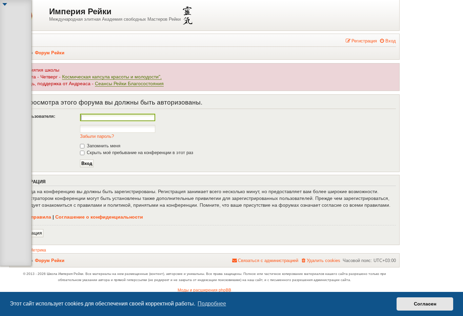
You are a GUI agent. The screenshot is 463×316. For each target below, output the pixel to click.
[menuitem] (387, 41)
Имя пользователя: (34, 116)
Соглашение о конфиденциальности (99, 217)
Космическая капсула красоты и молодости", (112, 76)
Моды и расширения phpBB (204, 290)
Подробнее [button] (212, 303)
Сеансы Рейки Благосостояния (129, 83)
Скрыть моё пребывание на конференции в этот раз (139, 152)
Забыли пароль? (97, 136)
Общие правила (32, 217)
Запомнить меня (102, 145)
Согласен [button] (425, 303)
